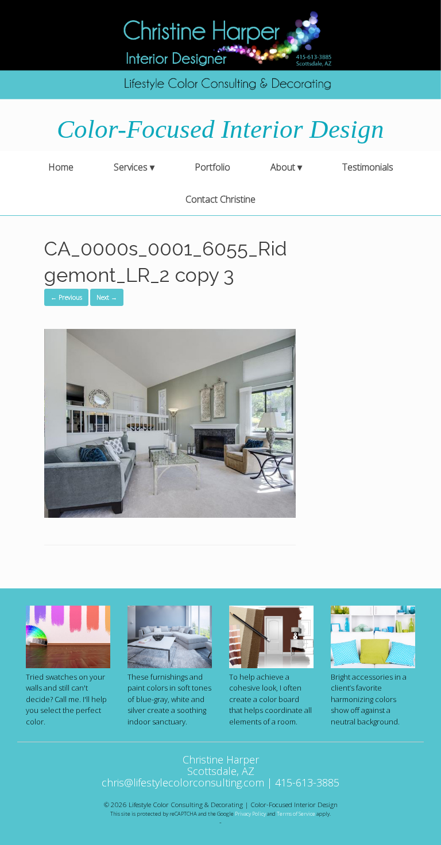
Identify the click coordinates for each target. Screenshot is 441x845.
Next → (106, 297)
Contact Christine (220, 199)
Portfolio (212, 167)
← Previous (66, 297)
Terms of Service (296, 813)
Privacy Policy (250, 813)
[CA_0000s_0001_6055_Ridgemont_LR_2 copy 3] (170, 514)
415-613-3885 (307, 782)
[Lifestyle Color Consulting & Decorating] (220, 49)
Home (61, 167)
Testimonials (367, 167)
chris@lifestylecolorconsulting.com (183, 782)
